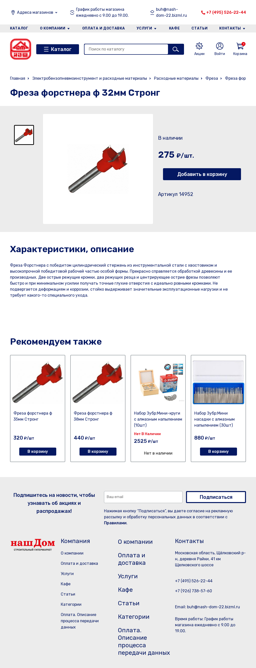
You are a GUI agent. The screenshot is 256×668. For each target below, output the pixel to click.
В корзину (38, 451)
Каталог (19, 28)
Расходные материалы (176, 78)
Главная (17, 78)
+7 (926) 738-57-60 (193, 591)
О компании (53, 28)
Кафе (174, 28)
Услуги (144, 28)
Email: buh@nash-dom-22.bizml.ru (207, 607)
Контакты (230, 28)
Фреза (212, 78)
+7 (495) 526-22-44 (226, 12)
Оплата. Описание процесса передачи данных (80, 621)
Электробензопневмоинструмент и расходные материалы (89, 78)
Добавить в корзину (202, 174)
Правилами (115, 523)
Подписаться (216, 497)
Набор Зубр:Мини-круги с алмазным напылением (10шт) (158, 419)
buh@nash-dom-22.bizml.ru (171, 12)
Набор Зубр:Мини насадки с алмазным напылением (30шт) (214, 419)
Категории (71, 604)
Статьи (200, 28)
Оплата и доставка (103, 28)
